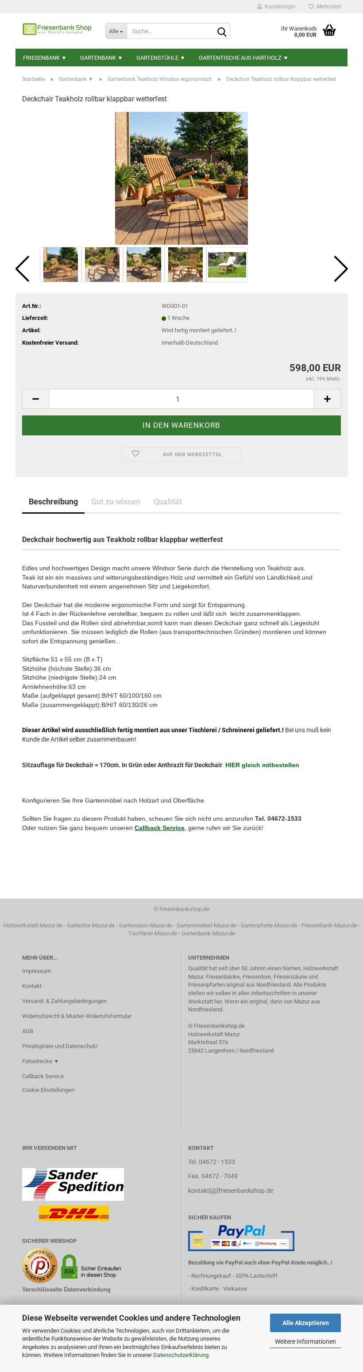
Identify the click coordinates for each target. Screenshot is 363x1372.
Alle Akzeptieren (305, 1322)
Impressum (36, 971)
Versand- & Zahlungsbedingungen (64, 1001)
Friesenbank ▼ (45, 57)
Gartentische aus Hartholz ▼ (244, 57)
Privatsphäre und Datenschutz (59, 1046)
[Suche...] (221, 31)
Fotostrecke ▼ (40, 1061)
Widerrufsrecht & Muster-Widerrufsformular (76, 1016)
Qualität (168, 501)
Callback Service (160, 827)
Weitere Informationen (305, 1341)
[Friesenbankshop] (57, 31)
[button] (22, 269)
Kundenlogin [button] (278, 7)
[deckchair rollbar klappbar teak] (181, 178)
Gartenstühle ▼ (160, 57)
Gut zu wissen (115, 501)
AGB (27, 1031)
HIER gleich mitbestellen (262, 765)
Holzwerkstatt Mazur (214, 1034)
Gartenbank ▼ (101, 57)
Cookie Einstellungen (48, 1090)
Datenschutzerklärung (181, 1355)
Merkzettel (327, 7)
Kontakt (32, 986)
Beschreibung (53, 501)
